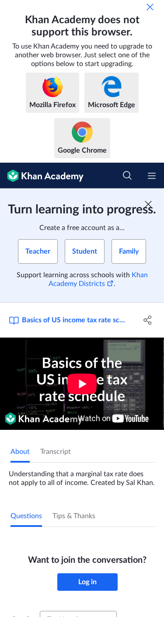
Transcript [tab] (55, 451)
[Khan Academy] (42, 175)
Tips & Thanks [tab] (73, 515)
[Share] (147, 320)
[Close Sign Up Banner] (148, 204)
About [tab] (20, 451)
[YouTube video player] (82, 384)
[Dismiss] (150, 7)
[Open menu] (152, 176)
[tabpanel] (82, 475)
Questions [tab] (26, 515)
